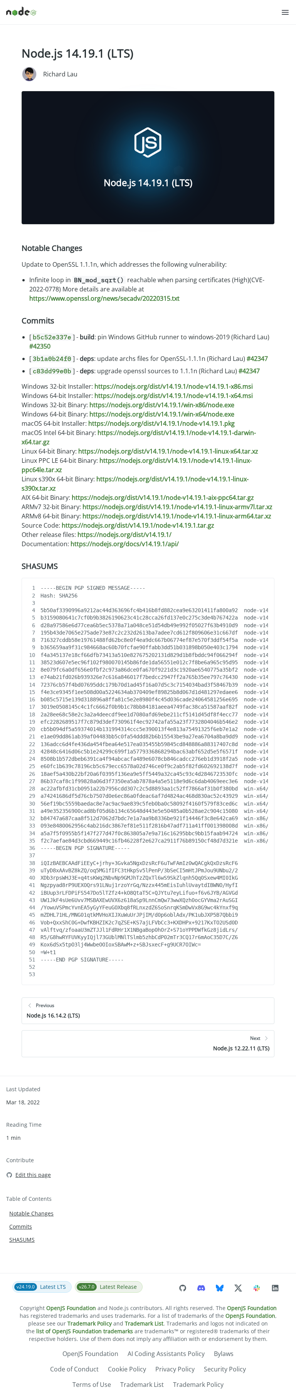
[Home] (143, 12)
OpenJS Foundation (71, 1308)
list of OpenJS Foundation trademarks (84, 1331)
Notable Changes (52, 248)
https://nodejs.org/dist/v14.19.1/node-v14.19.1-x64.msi (173, 395)
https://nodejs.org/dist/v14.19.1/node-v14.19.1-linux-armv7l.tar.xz (177, 507)
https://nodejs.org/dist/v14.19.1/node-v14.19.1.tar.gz (138, 525)
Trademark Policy (89, 1323)
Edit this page (33, 1174)
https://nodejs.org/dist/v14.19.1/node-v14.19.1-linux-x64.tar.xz (168, 451)
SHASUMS (40, 566)
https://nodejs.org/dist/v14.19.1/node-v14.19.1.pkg (161, 423)
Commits (38, 320)
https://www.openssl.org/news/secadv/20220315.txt (104, 298)
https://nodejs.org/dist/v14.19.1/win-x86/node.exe (161, 405)
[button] (285, 12)
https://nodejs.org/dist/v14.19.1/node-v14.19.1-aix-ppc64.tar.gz (163, 497)
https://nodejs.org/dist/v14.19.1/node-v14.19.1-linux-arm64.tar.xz (176, 516)
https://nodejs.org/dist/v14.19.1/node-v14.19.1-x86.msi (173, 386)
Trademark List (144, 1323)
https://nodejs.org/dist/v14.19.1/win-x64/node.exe (161, 414)
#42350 (39, 346)
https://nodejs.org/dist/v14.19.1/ (124, 534)
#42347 (257, 358)
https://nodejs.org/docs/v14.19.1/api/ (125, 544)
